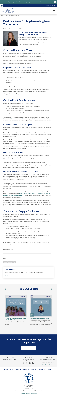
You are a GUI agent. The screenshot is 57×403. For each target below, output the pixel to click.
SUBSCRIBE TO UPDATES (9, 362)
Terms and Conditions (25, 393)
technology (10, 262)
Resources (42, 369)
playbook (5, 262)
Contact (50, 369)
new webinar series (40, 1)
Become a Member (28, 348)
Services (33, 369)
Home (6, 369)
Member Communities (22, 369)
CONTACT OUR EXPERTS (47, 364)
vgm (15, 262)
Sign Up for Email (9, 275)
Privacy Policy (34, 393)
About (12, 369)
